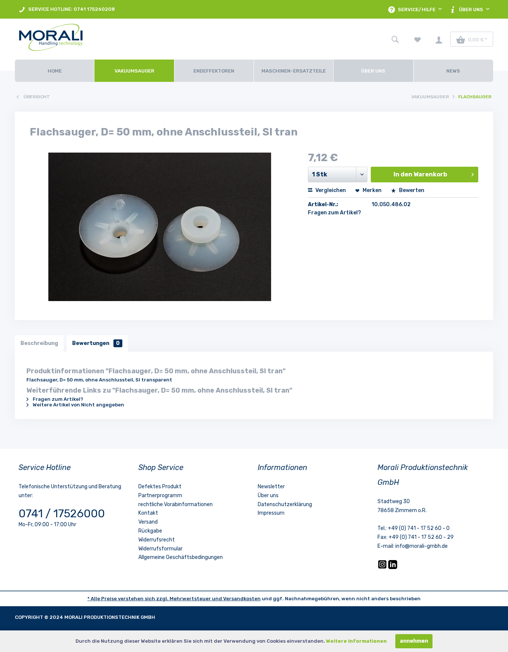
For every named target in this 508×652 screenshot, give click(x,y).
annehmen (414, 641)
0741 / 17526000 (62, 513)
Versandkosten (242, 598)
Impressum (271, 513)
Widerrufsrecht (156, 540)
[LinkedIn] (392, 567)
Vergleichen (330, 190)
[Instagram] (382, 567)
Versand (148, 522)
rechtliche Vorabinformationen (175, 504)
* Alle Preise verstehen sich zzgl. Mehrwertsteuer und (155, 598)
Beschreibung (39, 343)
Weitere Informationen (356, 641)
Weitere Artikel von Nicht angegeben (78, 405)
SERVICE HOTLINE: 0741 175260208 (71, 9)
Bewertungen (96, 343)
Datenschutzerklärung (285, 504)
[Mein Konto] (438, 39)
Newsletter (271, 486)
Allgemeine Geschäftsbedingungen (180, 557)
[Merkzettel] (417, 39)
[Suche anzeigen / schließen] (395, 39)
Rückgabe (150, 531)
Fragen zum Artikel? (334, 213)
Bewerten (411, 190)
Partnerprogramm (160, 495)
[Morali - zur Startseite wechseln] (91, 39)
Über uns (268, 495)
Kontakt (148, 513)
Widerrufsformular (160, 549)
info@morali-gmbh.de (421, 546)
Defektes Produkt (159, 486)
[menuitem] (67, 9)
